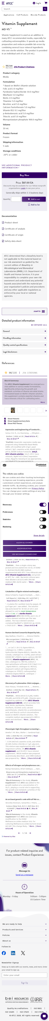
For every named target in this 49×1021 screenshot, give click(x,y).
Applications (9, 15)
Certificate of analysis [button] (15, 228)
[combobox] (22, 9)
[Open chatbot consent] (44, 1016)
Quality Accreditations (17, 1008)
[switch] (42, 512)
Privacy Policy (38, 488)
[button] (45, 9)
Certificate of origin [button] (14, 235)
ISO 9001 (38, 1008)
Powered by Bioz (9, 836)
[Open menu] (3, 3)
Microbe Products (38, 15)
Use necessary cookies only (24, 554)
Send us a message (24, 874)
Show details (39, 535)
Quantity (6, 199)
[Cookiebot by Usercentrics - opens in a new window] (35, 465)
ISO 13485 (9, 1012)
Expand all (40, 325)
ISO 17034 (39, 1012)
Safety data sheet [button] (13, 241)
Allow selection (24, 548)
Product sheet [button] (11, 222)
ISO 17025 (24, 1012)
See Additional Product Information (17, 166)
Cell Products (22, 15)
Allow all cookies (24, 542)
